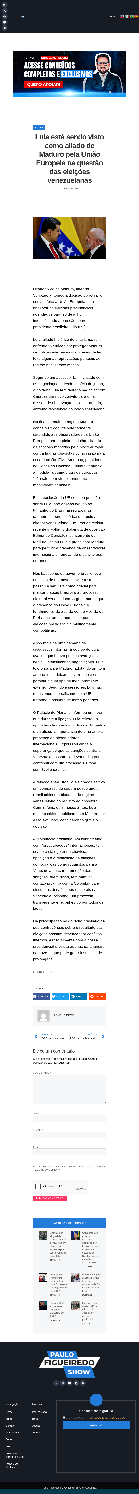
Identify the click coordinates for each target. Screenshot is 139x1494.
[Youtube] (5, 16)
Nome (37, 1113)
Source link (42, 972)
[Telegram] (5, 22)
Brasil (39, 127)
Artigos (36, 1425)
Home (9, 1411)
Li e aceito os (95, 1418)
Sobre (8, 1418)
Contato (10, 1425)
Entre (8, 1439)
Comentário (42, 1073)
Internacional (39, 1411)
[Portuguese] (132, 16)
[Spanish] (136, 16)
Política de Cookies (11, 1465)
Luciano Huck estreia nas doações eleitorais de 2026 (57, 1309)
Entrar (113, 16)
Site (36, 1147)
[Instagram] (5, 5)
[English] (122, 16)
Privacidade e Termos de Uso (14, 1455)
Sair (7, 1446)
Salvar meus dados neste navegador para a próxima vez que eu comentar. (69, 1168)
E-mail (38, 1130)
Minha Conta (12, 1432)
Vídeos (36, 1432)
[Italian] (127, 16)
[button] (41, 996)
